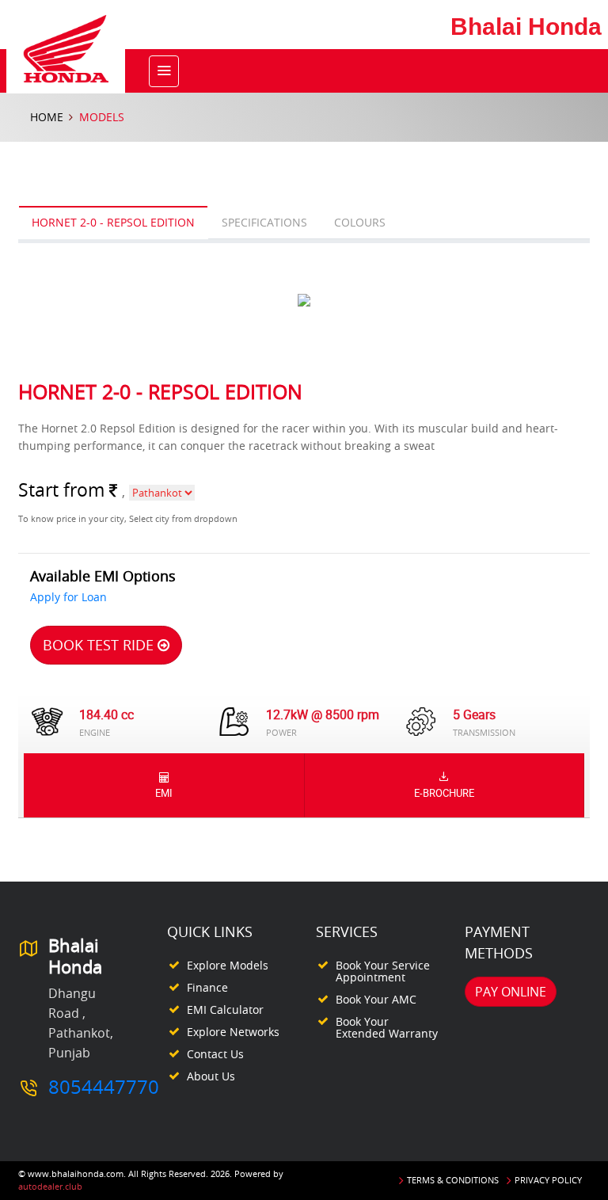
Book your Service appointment (383, 971)
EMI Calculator (225, 1009)
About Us (211, 1076)
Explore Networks (233, 1031)
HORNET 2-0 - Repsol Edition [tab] (113, 222)
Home (46, 116)
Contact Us (215, 1053)
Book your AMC (376, 999)
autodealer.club (50, 1186)
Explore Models (227, 965)
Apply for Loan (68, 596)
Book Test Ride (100, 644)
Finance (207, 987)
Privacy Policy (548, 1180)
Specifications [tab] (264, 222)
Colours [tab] (360, 222)
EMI (164, 793)
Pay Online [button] (510, 991)
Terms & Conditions (453, 1180)
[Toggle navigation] (164, 71)
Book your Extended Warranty (387, 1027)
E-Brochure (444, 793)
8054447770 (103, 1086)
